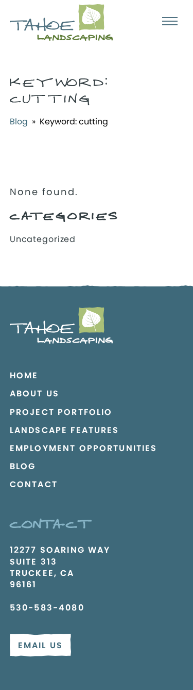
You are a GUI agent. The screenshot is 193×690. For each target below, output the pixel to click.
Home (24, 375)
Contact (34, 484)
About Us (34, 393)
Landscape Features (64, 430)
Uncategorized (43, 239)
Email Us (40, 645)
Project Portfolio (61, 412)
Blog (19, 121)
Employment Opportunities (83, 448)
